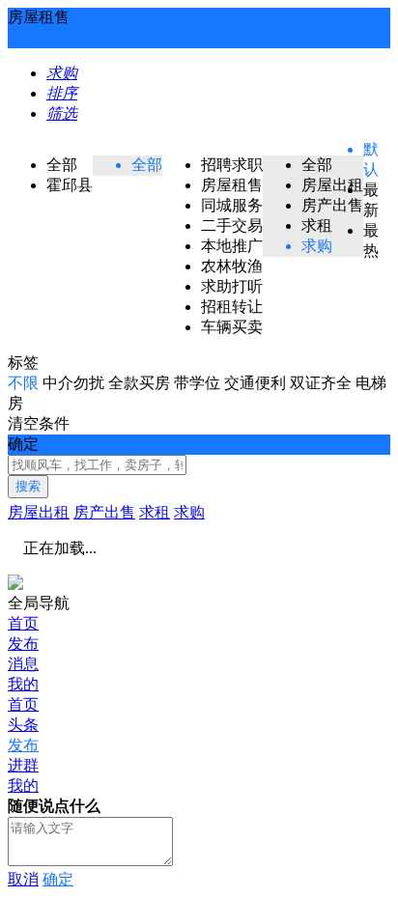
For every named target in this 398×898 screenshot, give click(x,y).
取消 (23, 879)
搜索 (28, 486)
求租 (154, 512)
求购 (189, 512)
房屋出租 (39, 512)
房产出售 (104, 512)
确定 (58, 879)
